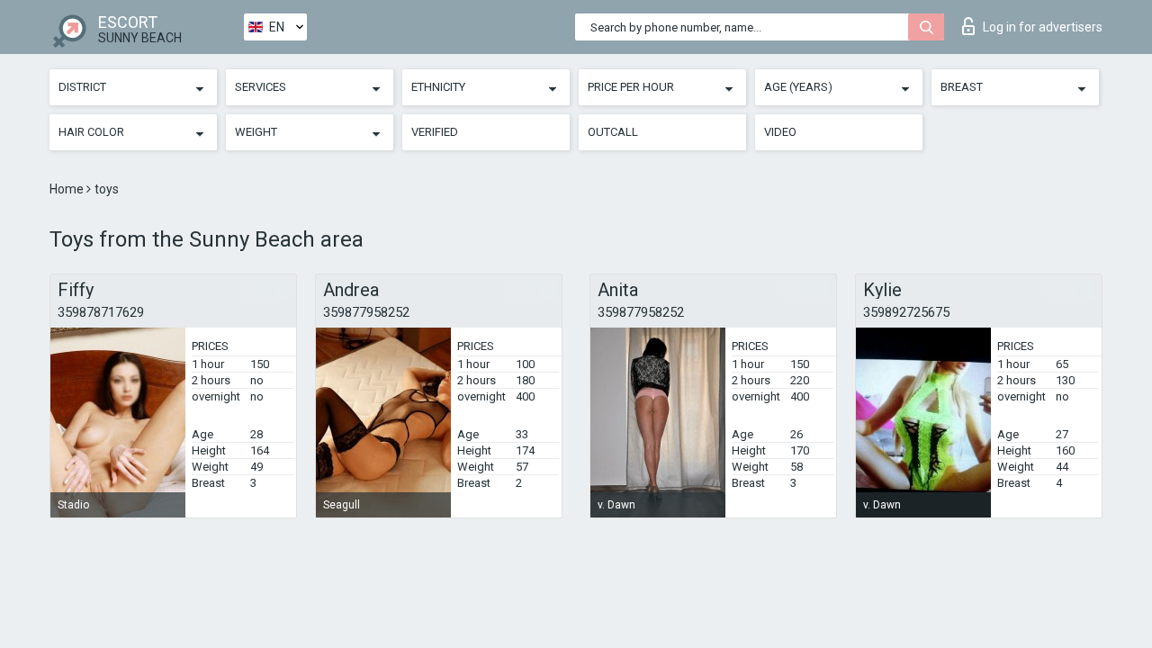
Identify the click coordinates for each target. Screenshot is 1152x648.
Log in (1042, 27)
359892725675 (906, 312)
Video (780, 132)
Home (68, 189)
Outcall (613, 132)
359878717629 (101, 312)
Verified (434, 132)
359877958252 (366, 312)
